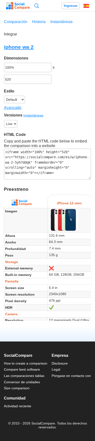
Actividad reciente (17, 406)
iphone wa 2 (19, 47)
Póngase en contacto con (71, 376)
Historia (39, 22)
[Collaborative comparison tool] (18, 6)
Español (86, 6)
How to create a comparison (25, 363)
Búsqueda (36, 5)
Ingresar (70, 6)
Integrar (10, 34)
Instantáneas (61, 22)
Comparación (15, 22)
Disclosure (60, 363)
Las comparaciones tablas (24, 376)
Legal (56, 369)
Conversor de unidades (22, 382)
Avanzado (12, 108)
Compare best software (22, 369)
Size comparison (16, 388)
